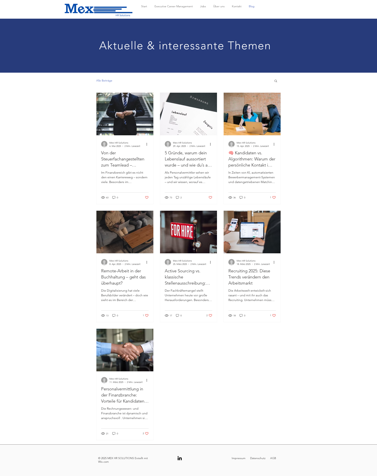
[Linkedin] (180, 458)
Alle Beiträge (104, 80)
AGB (273, 458)
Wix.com (103, 461)
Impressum (239, 458)
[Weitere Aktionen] (148, 144)
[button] (276, 81)
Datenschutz (257, 458)
